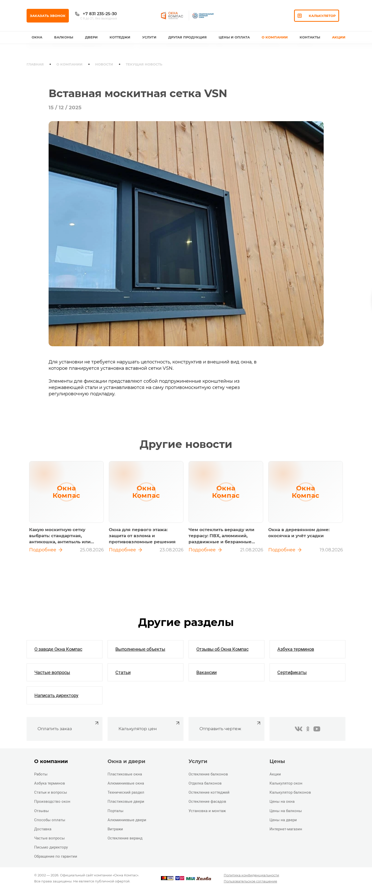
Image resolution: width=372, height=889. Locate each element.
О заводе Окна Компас (58, 649)
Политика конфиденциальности (251, 875)
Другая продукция (187, 37)
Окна (37, 37)
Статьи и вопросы (50, 792)
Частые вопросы (52, 672)
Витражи (115, 829)
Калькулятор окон (286, 783)
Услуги (149, 37)
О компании (69, 64)
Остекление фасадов (207, 801)
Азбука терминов (295, 649)
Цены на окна (282, 801)
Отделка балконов (205, 783)
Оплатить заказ (54, 728)
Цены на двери (283, 820)
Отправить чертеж (220, 728)
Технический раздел (126, 792)
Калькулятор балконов (290, 792)
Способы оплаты (49, 820)
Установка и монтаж (207, 811)
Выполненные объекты (140, 649)
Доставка (42, 829)
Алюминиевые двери (127, 820)
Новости (104, 64)
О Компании (275, 37)
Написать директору (56, 695)
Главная (35, 64)
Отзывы (41, 811)
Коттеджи (120, 37)
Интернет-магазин (286, 829)
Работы (41, 774)
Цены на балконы (286, 811)
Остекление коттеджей (209, 792)
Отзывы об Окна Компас (222, 649)
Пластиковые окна (125, 774)
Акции (338, 37)
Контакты (310, 37)
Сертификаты (292, 672)
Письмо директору (51, 847)
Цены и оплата (234, 37)
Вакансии (206, 672)
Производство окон (52, 801)
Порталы (115, 811)
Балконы (63, 37)
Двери (91, 37)
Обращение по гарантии (55, 856)
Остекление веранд (125, 838)
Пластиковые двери (126, 801)
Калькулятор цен (137, 728)
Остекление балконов (208, 774)
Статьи (123, 672)
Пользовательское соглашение (250, 881)
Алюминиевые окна (126, 783)
